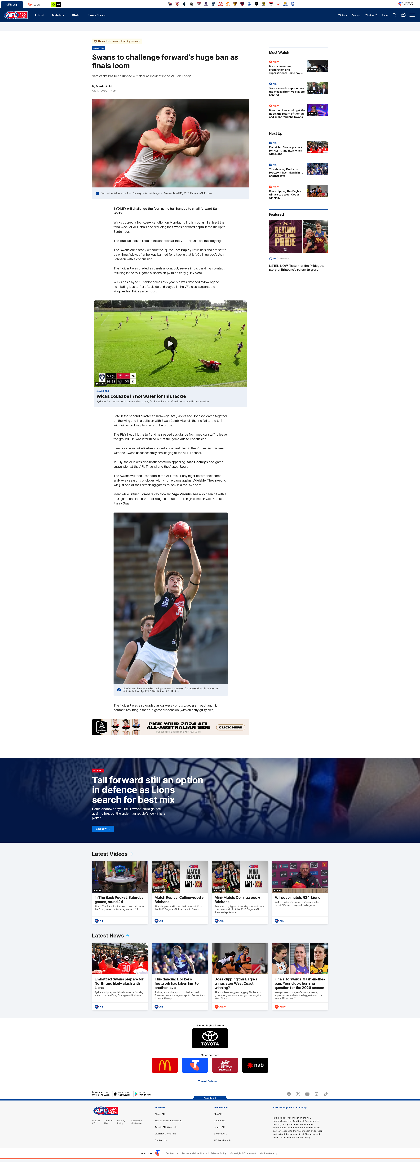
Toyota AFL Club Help (166, 1127)
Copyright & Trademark (243, 1153)
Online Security (269, 1153)
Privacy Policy (121, 1121)
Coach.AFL (219, 1120)
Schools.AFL (220, 1133)
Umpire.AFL (220, 1127)
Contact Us (161, 1140)
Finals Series (96, 15)
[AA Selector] (170, 727)
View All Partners (207, 1081)
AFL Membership (222, 1140)
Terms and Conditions (194, 1153)
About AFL (160, 1114)
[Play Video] (171, 343)
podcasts (284, 258)
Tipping (369, 15)
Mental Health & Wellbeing (168, 1120)
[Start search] (394, 15)
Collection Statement (136, 1121)
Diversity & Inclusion (165, 1133)
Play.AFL (218, 1114)
